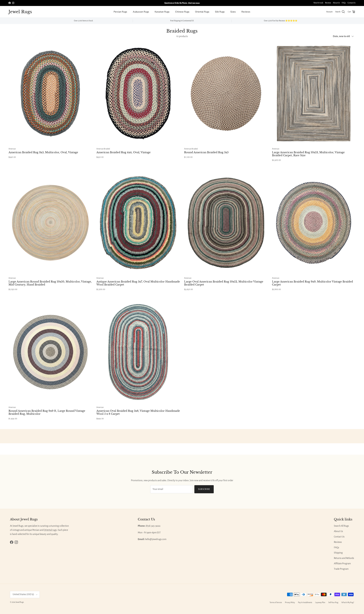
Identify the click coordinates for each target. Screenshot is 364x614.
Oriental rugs (50, 530)
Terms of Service (276, 602)
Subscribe (204, 489)
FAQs (344, 3)
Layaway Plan (320, 602)
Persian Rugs (120, 11)
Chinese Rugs (182, 11)
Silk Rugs (220, 11)
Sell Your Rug (333, 602)
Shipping (338, 553)
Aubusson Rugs (141, 11)
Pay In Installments (305, 602)
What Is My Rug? (347, 602)
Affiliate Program (342, 563)
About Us (336, 3)
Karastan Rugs (162, 11)
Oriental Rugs (202, 11)
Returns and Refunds (344, 558)
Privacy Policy (290, 602)
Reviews (328, 3)
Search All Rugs (341, 526)
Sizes (233, 11)
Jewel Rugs (20, 602)
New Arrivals (318, 3)
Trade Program (341, 569)
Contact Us (351, 3)
